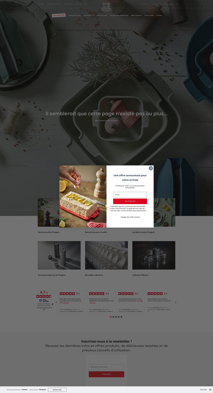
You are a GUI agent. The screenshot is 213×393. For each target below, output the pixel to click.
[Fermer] (210, 389)
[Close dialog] (151, 168)
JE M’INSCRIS (130, 201)
